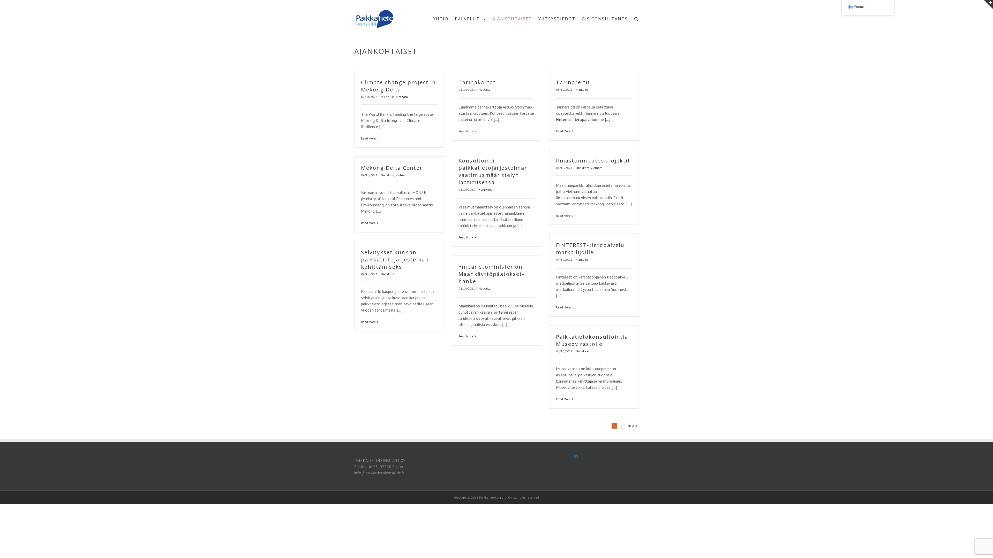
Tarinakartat (477, 82)
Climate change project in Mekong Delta (398, 86)
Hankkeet (485, 189)
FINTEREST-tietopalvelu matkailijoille (590, 249)
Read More (368, 138)
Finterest (564, 119)
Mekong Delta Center (392, 167)
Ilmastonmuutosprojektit (593, 160)
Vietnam (402, 97)
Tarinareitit (573, 82)
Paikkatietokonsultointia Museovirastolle (592, 340)
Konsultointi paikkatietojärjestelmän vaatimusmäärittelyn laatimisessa (493, 171)
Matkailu (484, 89)
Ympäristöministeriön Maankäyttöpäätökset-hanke (491, 274)
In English (388, 97)
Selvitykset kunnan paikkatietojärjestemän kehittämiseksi (395, 259)
